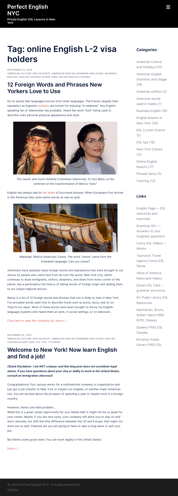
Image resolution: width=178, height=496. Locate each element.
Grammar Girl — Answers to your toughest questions (150, 231)
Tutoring (54, 342)
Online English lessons (74, 77)
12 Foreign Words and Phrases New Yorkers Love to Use (54, 88)
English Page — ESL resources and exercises (151, 213)
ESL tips (41, 342)
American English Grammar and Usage (77, 73)
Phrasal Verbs (146, 174)
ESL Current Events (150, 130)
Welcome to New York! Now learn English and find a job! (62, 353)
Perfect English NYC (27, 10)
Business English (148, 111)
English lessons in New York (38, 77)
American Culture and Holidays (28, 73)
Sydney (12, 490)
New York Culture (149, 149)
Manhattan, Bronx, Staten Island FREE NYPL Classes (150, 315)
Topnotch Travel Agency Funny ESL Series (150, 261)
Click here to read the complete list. (31, 320)
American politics (149, 91)
